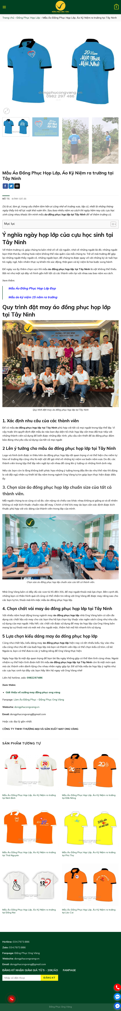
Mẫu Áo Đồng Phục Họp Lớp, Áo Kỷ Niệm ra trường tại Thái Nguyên (29, 854)
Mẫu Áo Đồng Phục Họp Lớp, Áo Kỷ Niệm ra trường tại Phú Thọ (88, 854)
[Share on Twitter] (11, 186)
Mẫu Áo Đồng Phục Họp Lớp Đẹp (32, 288)
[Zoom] (6, 111)
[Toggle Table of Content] (111, 224)
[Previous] (9, 71)
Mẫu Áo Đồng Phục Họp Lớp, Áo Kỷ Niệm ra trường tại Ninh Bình (29, 797)
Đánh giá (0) (19, 198)
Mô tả (6, 198)
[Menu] (4, 7)
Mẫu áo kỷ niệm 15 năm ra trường (32, 297)
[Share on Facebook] (5, 186)
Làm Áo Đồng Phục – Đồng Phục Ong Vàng (39, 699)
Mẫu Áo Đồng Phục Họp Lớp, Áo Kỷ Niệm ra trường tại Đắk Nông (88, 797)
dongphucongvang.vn (26, 707)
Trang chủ (8, 17)
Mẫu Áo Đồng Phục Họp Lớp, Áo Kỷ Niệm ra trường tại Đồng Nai (29, 911)
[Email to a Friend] (17, 186)
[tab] (6, 199)
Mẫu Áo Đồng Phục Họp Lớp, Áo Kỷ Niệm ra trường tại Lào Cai (88, 911)
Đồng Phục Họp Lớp (28, 17)
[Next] (112, 71)
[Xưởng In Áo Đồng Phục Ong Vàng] (60, 7)
